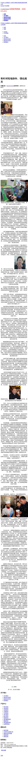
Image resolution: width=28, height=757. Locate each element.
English (5, 31)
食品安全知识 (10, 85)
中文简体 (6, 33)
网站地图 (3, 750)
